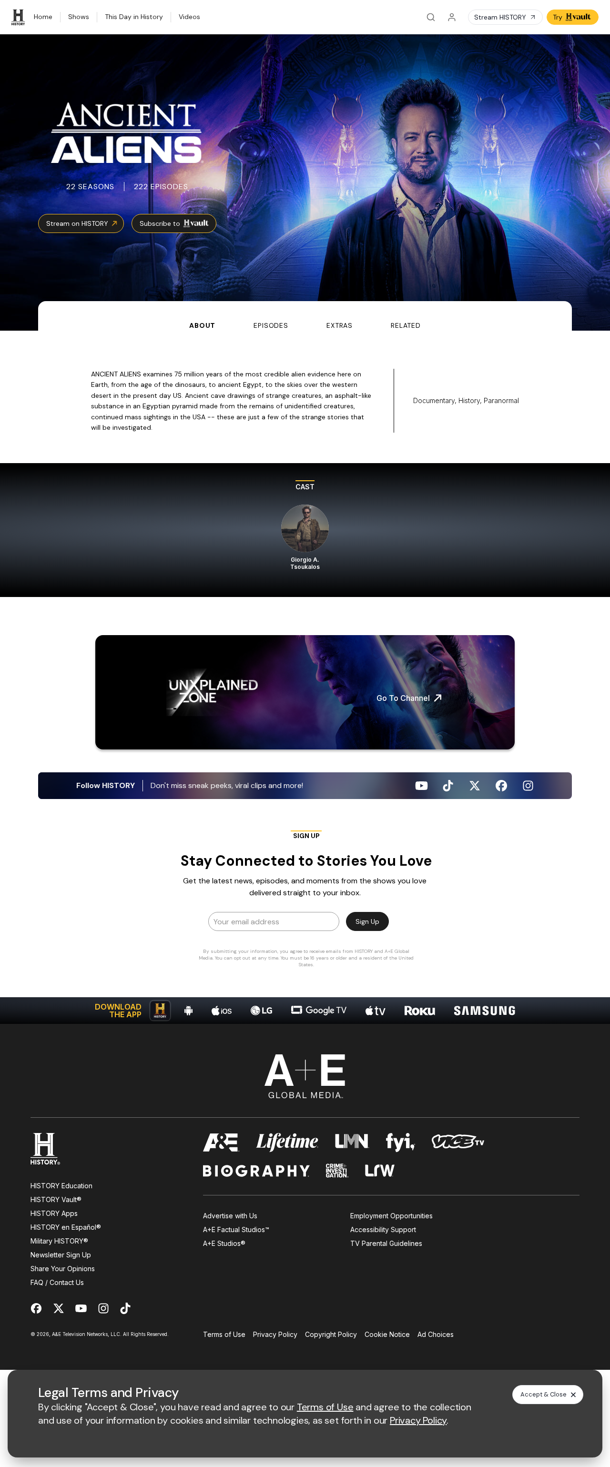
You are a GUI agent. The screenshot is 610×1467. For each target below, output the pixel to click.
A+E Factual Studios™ (236, 1229)
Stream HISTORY (500, 17)
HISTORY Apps (54, 1213)
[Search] (431, 17)
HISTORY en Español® (65, 1227)
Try (557, 17)
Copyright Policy (331, 1334)
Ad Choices (435, 1334)
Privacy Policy (275, 1334)
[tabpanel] (305, 677)
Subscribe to (160, 223)
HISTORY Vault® (55, 1199)
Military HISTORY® (59, 1241)
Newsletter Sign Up (60, 1255)
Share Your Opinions (62, 1269)
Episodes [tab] (271, 325)
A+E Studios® (224, 1243)
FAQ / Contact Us (57, 1282)
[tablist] (305, 316)
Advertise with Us (230, 1216)
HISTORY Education (61, 1186)
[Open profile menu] (452, 17)
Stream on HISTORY (77, 223)
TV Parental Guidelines (386, 1243)
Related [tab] (406, 325)
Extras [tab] (339, 325)
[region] (305, 530)
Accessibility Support (383, 1229)
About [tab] (202, 325)
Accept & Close (543, 1394)
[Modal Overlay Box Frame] (305, 902)
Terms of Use (224, 1334)
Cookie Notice (387, 1334)
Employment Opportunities (391, 1216)
